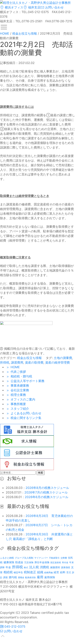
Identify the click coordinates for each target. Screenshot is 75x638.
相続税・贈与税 (21, 376)
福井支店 (33, 7)
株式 (26, 567)
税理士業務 (18, 395)
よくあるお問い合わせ (25, 413)
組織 (40, 572)
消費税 (44, 567)
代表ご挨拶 (18, 372)
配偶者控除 (30, 577)
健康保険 (8, 562)
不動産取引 (54, 558)
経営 (56, 572)
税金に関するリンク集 (25, 418)
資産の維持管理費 (57, 362)
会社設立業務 (19, 390)
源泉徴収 (65, 567)
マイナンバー (41, 557)
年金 (8, 567)
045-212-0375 (14, 626)
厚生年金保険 (41, 562)
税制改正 (30, 572)
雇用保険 (49, 577)
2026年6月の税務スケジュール (46, 497)
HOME (15, 367)
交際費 (64, 558)
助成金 (19, 562)
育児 (68, 572)
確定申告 (18, 572)
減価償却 (55, 567)
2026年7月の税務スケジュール (46, 492)
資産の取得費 (34, 362)
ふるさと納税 (7, 557)
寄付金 (65, 562)
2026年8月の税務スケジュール (47, 488)
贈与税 (13, 577)
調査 (5, 577)
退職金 (21, 577)
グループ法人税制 (24, 558)
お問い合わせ (54, 7)
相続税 (8, 572)
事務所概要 (18, 404)
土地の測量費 (63, 358)
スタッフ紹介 (19, 408)
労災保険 (28, 562)
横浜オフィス (13, 7)
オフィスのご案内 (22, 399)
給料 (62, 572)
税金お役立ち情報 (29, 358)
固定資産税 (55, 562)
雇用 (40, 577)
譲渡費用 (17, 362)
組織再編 (48, 572)
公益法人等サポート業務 (27, 381)
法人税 (34, 567)
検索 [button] (40, 472)
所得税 (4, 362)
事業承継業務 (19, 385)
